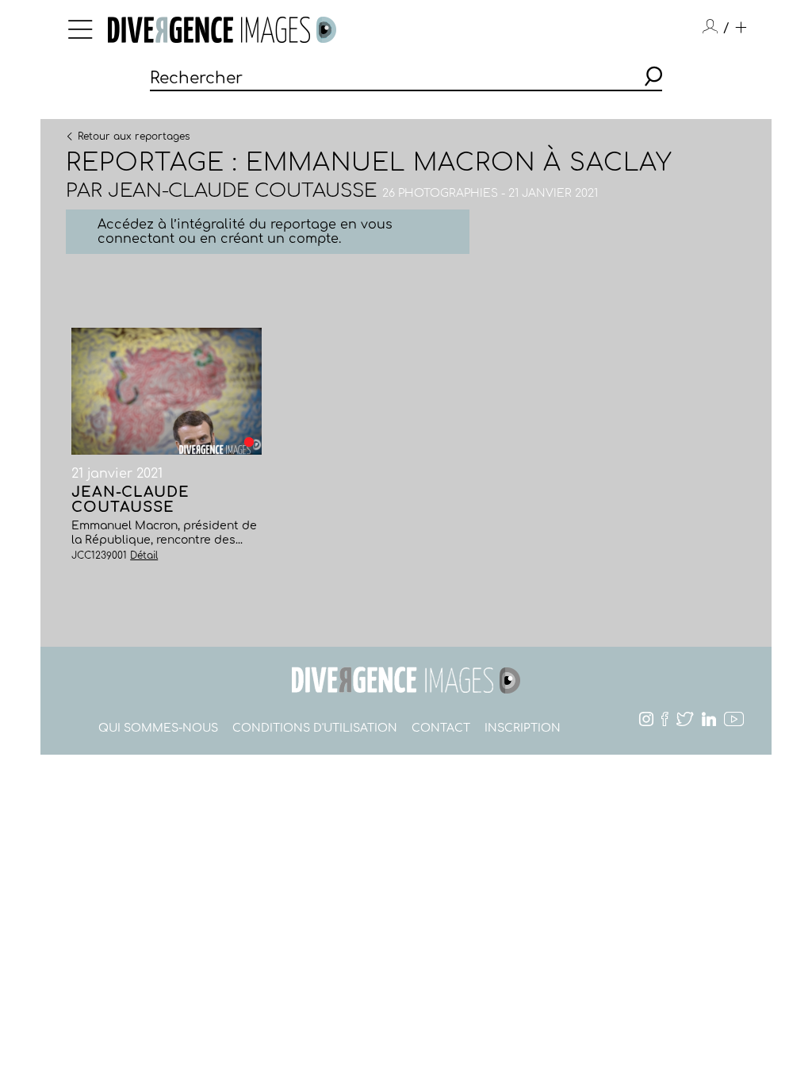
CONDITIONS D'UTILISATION (314, 728)
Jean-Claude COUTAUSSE (242, 191)
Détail (144, 555)
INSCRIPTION (523, 728)
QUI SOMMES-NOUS (158, 728)
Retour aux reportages (134, 135)
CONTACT (441, 728)
